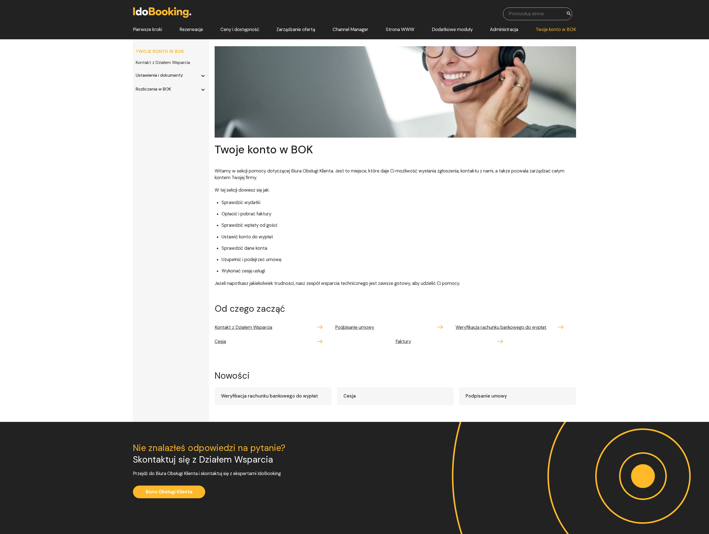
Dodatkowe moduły (452, 29)
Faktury (403, 341)
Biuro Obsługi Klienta (169, 492)
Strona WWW (400, 29)
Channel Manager (350, 29)
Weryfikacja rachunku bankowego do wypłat (501, 327)
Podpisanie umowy (354, 327)
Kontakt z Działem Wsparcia (163, 62)
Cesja (220, 341)
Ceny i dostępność (239, 29)
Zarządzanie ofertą (295, 29)
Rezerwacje (191, 29)
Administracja (504, 29)
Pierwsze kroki (147, 29)
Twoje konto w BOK (556, 29)
